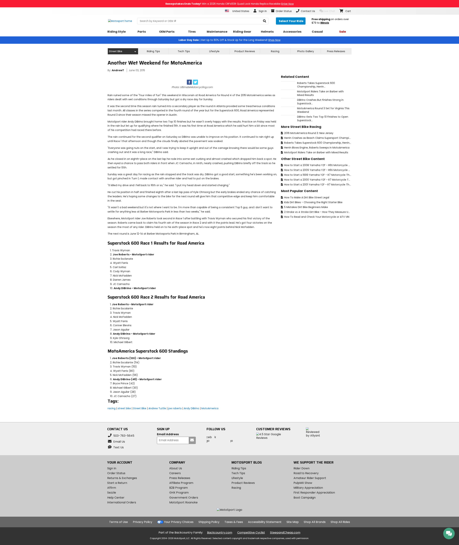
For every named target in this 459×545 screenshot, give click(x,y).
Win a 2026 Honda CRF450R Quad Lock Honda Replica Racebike (229, 4)
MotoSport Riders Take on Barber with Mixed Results (315, 152)
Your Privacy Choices (178, 522)
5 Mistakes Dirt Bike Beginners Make (305, 207)
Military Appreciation (308, 488)
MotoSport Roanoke (183, 502)
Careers (175, 473)
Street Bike (139, 408)
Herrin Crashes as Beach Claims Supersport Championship (317, 138)
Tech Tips (184, 51)
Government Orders (183, 498)
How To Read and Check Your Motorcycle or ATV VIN (316, 217)
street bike (124, 408)
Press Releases (336, 51)
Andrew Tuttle (157, 408)
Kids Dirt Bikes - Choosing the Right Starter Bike (312, 202)
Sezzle (111, 492)
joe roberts (175, 408)
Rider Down (301, 468)
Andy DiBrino (191, 408)
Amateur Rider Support (310, 478)
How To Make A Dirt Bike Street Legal (306, 197)
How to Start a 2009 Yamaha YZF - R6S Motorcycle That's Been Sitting (317, 170)
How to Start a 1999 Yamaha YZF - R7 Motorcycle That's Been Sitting (317, 175)
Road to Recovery (306, 473)
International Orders (121, 502)
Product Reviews (243, 483)
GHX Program (179, 492)
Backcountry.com (219, 532)
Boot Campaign (305, 498)
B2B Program (178, 488)
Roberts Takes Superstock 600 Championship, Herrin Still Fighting (317, 143)
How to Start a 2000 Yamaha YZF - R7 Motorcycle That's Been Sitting (317, 179)
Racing (275, 51)
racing (111, 408)
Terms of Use (118, 522)
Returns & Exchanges (122, 478)
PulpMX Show (303, 483)
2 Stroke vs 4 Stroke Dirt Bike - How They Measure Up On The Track (317, 212)
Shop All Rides (340, 522)
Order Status (116, 473)
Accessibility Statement (264, 522)
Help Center (115, 498)
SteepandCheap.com (285, 532)
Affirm (111, 488)
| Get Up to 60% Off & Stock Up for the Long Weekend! (229, 40)
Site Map (293, 522)
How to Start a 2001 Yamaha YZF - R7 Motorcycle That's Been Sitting (317, 184)
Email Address (168, 434)
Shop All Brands (315, 522)
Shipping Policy (208, 522)
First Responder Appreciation (314, 492)
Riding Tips (153, 51)
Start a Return (117, 483)
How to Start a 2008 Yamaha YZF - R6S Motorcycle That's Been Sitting (317, 165)
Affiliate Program (181, 483)
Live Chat (329, 11)
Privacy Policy (142, 522)
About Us (175, 468)
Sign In (111, 468)
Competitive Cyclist (251, 532)
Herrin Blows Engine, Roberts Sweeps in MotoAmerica (316, 147)
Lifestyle (214, 51)
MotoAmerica (209, 408)
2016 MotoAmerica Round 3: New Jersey (308, 133)
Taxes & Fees (233, 522)
